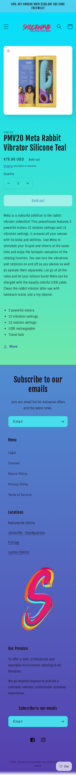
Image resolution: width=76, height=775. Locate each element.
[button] (6, 26)
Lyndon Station (19, 551)
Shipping (8, 166)
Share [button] (13, 346)
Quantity (9, 174)
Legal (12, 452)
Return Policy (17, 473)
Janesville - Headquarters (26, 532)
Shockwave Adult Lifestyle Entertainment (36, 762)
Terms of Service (20, 494)
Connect (14, 463)
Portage (13, 542)
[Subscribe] (62, 421)
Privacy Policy (18, 484)
